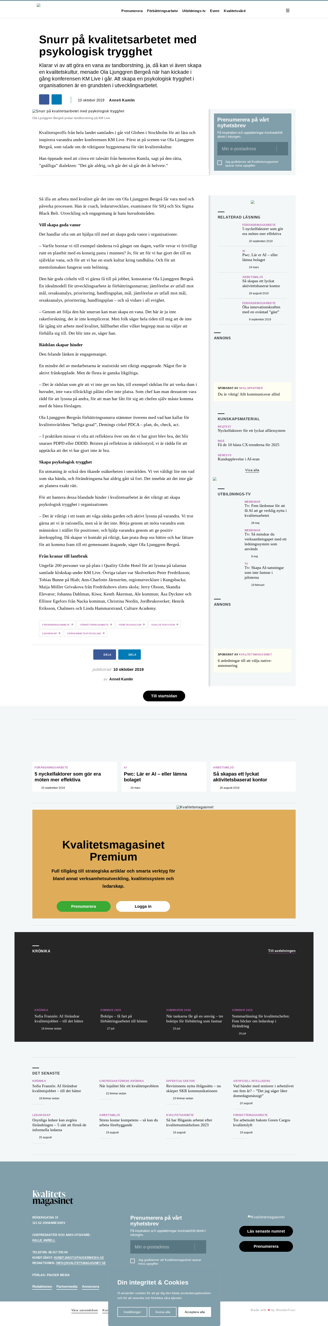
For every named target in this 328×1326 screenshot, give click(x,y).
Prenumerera (132, 11)
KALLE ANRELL (43, 1240)
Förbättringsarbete (162, 11)
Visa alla (252, 470)
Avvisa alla (162, 1312)
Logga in (143, 906)
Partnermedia (66, 1286)
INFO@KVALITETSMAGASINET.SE (81, 1263)
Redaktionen (42, 1286)
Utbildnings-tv (194, 11)
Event (214, 11)
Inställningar (132, 1312)
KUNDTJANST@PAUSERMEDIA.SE (79, 1257)
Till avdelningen (282, 951)
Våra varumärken (84, 1310)
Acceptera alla (195, 1312)
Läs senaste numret (266, 1231)
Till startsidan (164, 696)
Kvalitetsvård (234, 11)
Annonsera (90, 1286)
